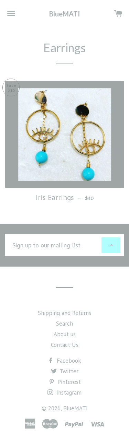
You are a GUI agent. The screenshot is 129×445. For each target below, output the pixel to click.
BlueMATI (64, 14)
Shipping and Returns (64, 313)
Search (64, 323)
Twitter (68, 371)
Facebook (68, 360)
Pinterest (68, 382)
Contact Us (64, 345)
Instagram (68, 392)
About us (65, 334)
